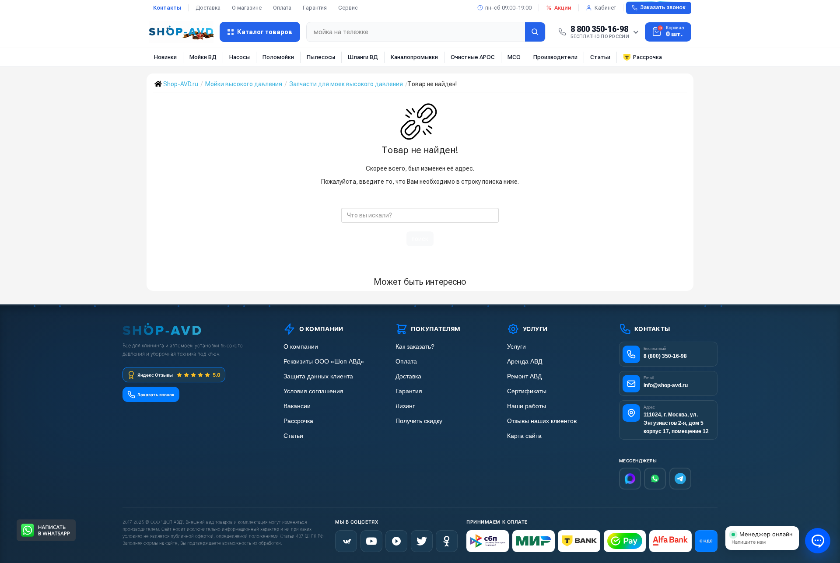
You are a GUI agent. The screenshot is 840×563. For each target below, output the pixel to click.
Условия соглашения (313, 391)
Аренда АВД (524, 361)
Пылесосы (321, 57)
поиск (420, 238)
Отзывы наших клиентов (542, 421)
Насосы (239, 57)
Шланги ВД (363, 57)
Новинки (165, 57)
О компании (301, 346)
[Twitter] (422, 541)
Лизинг (405, 406)
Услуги (516, 346)
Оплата (282, 7)
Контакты (167, 7)
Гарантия (315, 7)
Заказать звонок (663, 7)
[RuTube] (396, 541)
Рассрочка (647, 57)
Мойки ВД (203, 57)
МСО (514, 57)
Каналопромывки (414, 57)
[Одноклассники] (447, 541)
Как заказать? (415, 346)
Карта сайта (524, 436)
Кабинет (605, 7)
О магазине (247, 7)
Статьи (600, 57)
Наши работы (526, 406)
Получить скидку (419, 421)
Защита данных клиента (318, 376)
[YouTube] (371, 541)
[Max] (630, 479)
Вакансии (297, 406)
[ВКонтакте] (346, 541)
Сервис (348, 7)
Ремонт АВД (524, 376)
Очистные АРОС (473, 57)
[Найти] (535, 32)
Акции (562, 7)
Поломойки (278, 57)
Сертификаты (526, 391)
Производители (555, 57)
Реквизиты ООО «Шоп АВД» (324, 361)
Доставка (208, 7)
